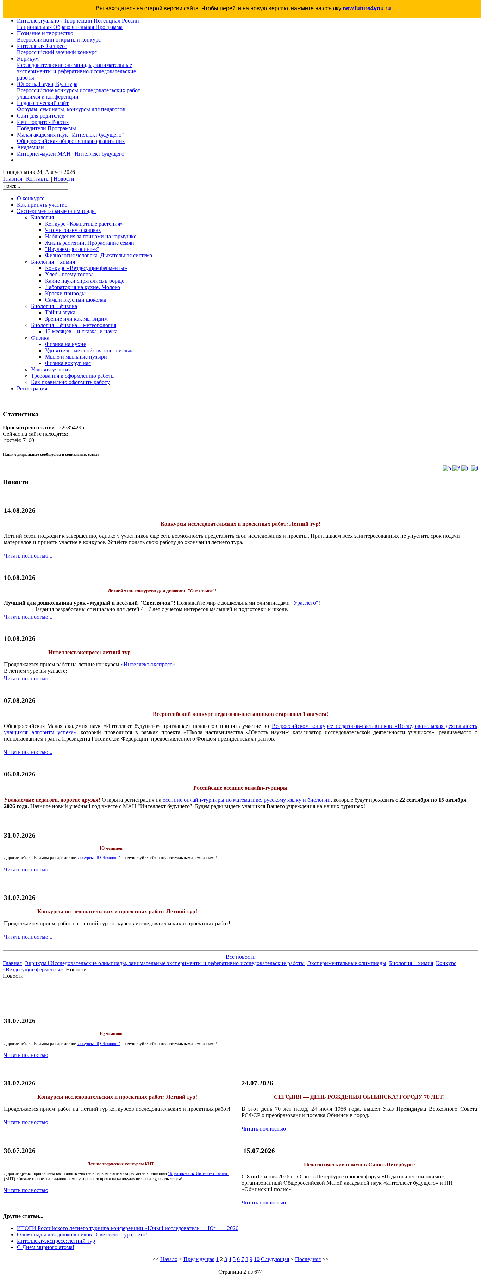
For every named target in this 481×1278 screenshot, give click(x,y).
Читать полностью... (28, 556)
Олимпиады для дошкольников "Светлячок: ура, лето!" (83, 1235)
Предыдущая (198, 1259)
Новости (64, 179)
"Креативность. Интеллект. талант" (198, 1173)
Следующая (275, 1259)
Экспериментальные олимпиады (346, 963)
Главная (12, 179)
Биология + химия (411, 963)
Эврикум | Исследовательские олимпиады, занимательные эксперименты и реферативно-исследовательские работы (165, 963)
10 (257, 1259)
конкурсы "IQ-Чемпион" (98, 857)
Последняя (308, 1259)
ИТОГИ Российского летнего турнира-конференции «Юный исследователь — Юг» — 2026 (127, 1228)
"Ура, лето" (304, 603)
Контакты (38, 179)
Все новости (241, 957)
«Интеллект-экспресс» (148, 664)
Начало (168, 1259)
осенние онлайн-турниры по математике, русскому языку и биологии (247, 800)
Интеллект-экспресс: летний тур (56, 1241)
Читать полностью (26, 1055)
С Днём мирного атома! (45, 1247)
